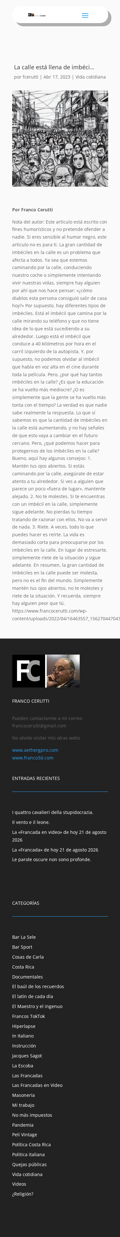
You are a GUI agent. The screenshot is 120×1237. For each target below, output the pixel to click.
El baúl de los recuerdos (38, 986)
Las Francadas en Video (37, 1085)
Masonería (23, 1095)
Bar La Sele (24, 937)
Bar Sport (22, 947)
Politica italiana (28, 1154)
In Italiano (23, 1036)
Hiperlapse (24, 1026)
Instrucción (24, 1046)
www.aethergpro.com (35, 750)
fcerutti (30, 77)
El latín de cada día (32, 996)
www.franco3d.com (32, 758)
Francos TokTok (28, 1016)
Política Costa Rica (31, 1144)
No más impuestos (32, 1115)
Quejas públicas (29, 1164)
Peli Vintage (24, 1134)
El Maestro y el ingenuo (37, 1006)
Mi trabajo (23, 1105)
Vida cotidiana (91, 77)
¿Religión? (22, 1194)
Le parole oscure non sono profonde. (51, 859)
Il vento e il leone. (31, 822)
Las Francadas (27, 1075)
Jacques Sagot (27, 1056)
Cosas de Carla (28, 957)
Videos (19, 1184)
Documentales (27, 977)
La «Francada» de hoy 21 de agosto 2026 (55, 850)
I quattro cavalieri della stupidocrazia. (52, 812)
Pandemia (23, 1125)
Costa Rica (23, 967)
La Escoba (22, 1066)
